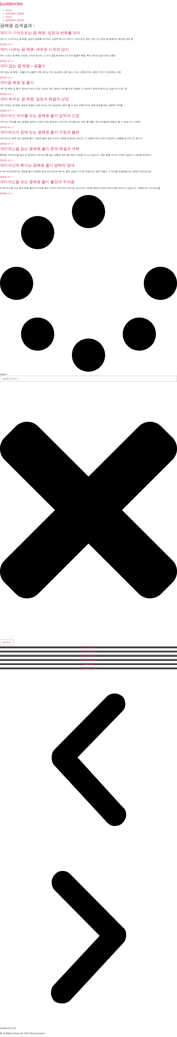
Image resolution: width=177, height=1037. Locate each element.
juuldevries (11, 3)
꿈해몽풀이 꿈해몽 (15, 13)
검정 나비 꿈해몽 (88, 656)
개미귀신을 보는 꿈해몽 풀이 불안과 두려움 (37, 181)
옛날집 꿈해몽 (88, 664)
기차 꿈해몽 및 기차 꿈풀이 (88, 668)
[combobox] (88, 379)
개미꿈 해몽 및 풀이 (17, 82)
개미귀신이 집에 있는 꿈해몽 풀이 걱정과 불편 (39, 132)
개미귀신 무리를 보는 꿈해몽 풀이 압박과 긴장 (39, 115)
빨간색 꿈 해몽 (88, 647)
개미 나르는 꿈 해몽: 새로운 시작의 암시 (34, 49)
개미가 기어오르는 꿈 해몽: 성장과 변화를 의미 (40, 32)
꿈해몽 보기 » (7, 44)
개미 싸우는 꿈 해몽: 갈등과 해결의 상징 (34, 99)
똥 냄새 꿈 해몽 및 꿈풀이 (88, 651)
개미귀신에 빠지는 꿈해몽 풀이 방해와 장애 (37, 165)
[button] (88, 760)
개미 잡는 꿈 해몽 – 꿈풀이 (22, 65)
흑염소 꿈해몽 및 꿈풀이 (88, 660)
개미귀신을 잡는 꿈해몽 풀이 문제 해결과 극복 (39, 148)
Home (9, 10)
